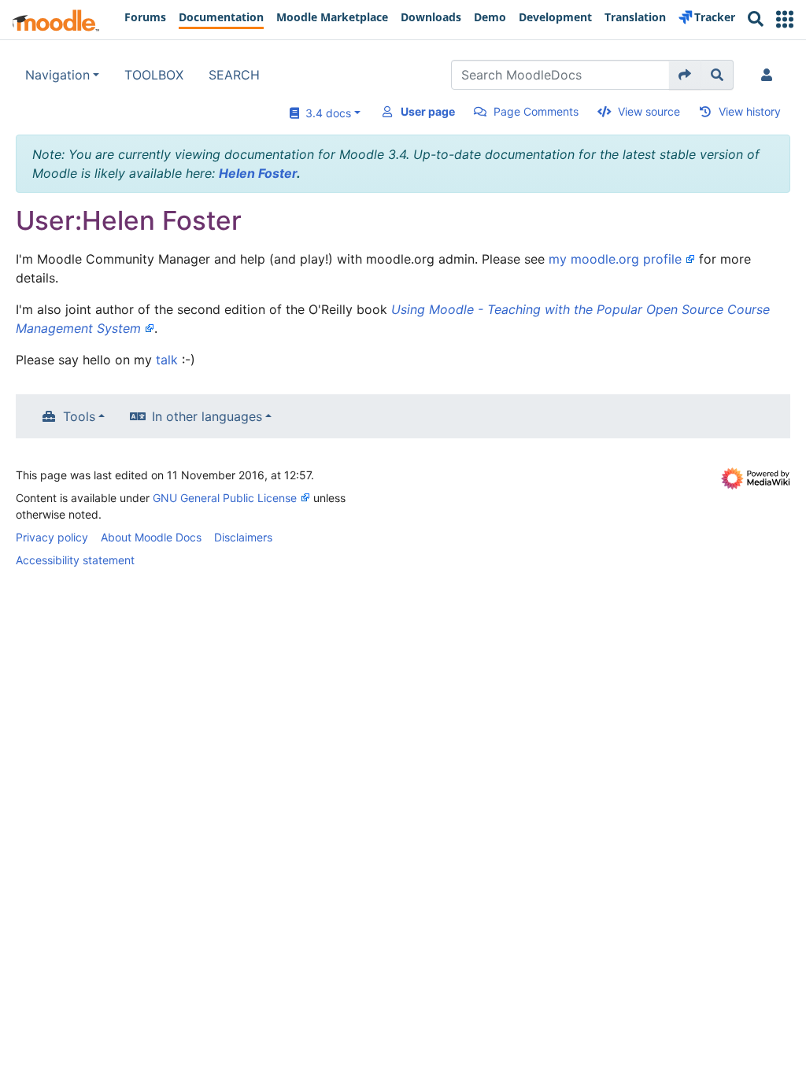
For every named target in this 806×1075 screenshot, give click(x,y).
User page (428, 111)
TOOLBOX (153, 75)
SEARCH (234, 75)
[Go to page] (685, 75)
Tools (79, 416)
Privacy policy (52, 537)
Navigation (57, 75)
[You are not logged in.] (770, 75)
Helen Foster (258, 173)
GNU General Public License (225, 497)
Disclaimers (243, 537)
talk (167, 360)
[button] (785, 19)
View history (750, 111)
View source (649, 111)
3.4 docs (325, 113)
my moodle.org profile (615, 259)
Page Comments (536, 111)
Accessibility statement (75, 560)
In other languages (207, 416)
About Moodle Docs (151, 537)
